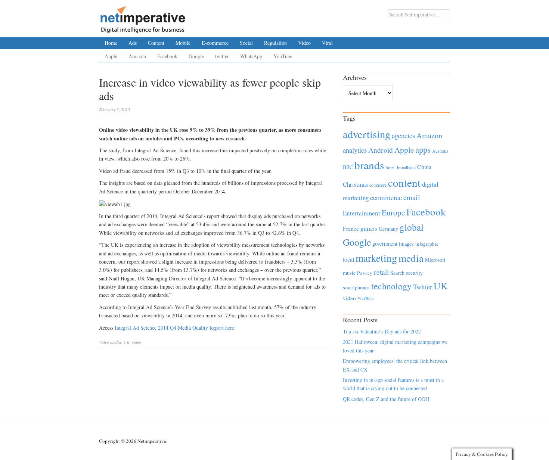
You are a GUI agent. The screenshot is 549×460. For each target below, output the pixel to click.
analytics (355, 150)
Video (304, 42)
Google (196, 56)
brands (369, 165)
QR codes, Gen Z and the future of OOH (386, 398)
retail (381, 272)
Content (156, 42)
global (412, 227)
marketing (376, 258)
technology (391, 286)
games (368, 228)
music (349, 272)
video (136, 342)
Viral (327, 42)
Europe (393, 212)
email (411, 197)
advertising (366, 134)
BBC (348, 167)
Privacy (364, 273)
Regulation (275, 42)
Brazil (390, 167)
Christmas (355, 184)
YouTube (282, 56)
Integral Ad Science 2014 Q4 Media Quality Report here (174, 327)
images (406, 243)
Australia (440, 151)
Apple (111, 56)
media (115, 342)
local (348, 259)
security (414, 272)
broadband (406, 167)
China (424, 167)
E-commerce (215, 42)
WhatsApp (251, 56)
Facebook (167, 56)
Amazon (137, 56)
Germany (388, 228)
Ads (132, 42)
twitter (222, 56)
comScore (378, 185)
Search (397, 272)
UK (126, 342)
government (384, 243)
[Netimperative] (143, 17)
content (404, 182)
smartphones (356, 287)
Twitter (422, 286)
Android (380, 150)
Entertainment (361, 213)
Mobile (183, 42)
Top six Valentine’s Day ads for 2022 (382, 331)
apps (423, 149)
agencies (403, 135)
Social (246, 42)
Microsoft (435, 259)
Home (111, 42)
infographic (426, 243)
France (351, 228)
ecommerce (386, 197)
